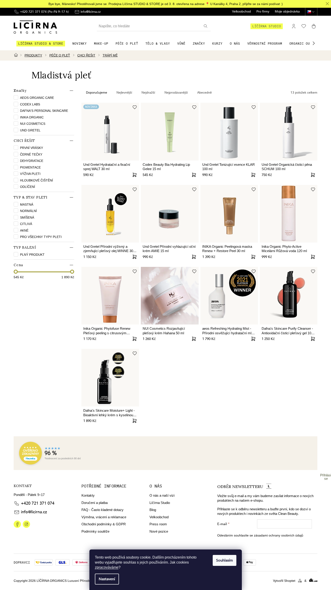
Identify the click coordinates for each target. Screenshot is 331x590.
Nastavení (107, 579)
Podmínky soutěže (95, 531)
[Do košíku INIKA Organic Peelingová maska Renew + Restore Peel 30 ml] (253, 257)
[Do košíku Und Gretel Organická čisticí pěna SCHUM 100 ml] (313, 175)
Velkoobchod (241, 12)
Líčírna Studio (159, 503)
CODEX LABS (30, 104)
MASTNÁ (26, 204)
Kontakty (88, 495)
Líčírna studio (266, 26)
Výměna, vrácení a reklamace (103, 517)
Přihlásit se (326, 476)
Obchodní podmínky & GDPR (103, 524)
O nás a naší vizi (161, 495)
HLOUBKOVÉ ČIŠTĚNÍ (36, 180)
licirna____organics (26, 524)
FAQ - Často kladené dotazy (102, 510)
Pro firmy (262, 12)
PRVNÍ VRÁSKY (31, 148)
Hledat (206, 26)
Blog (152, 510)
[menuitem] (41, 43)
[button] (313, 43)
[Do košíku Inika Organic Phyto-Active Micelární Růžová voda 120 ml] (313, 257)
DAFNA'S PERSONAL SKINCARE (44, 110)
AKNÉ (24, 230)
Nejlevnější (124, 92)
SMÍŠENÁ (27, 217)
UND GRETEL (30, 130)
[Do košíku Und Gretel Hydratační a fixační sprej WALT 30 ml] (134, 175)
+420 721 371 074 (37, 503)
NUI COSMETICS (33, 123)
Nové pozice (158, 531)
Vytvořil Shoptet (284, 580)
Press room (158, 524)
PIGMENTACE (30, 167)
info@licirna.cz (34, 512)
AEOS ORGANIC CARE (37, 98)
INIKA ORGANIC (32, 117)
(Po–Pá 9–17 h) (44, 12)
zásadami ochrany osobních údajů (278, 535)
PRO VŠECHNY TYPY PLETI (41, 237)
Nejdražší (148, 92)
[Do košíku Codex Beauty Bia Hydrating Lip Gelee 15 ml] (194, 175)
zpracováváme (107, 567)
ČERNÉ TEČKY (31, 154)
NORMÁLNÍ (28, 211)
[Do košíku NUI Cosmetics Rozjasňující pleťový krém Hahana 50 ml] (194, 339)
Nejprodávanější (176, 92)
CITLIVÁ (26, 224)
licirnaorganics (17, 524)
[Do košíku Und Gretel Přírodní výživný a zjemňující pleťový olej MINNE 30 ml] (134, 257)
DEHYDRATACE (31, 161)
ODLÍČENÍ (27, 187)
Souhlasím (224, 560)
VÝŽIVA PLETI (30, 174)
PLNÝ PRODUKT (32, 254)
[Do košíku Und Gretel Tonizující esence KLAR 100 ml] (253, 175)
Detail (194, 257)
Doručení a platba (94, 503)
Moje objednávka (287, 12)
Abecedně (204, 92)
